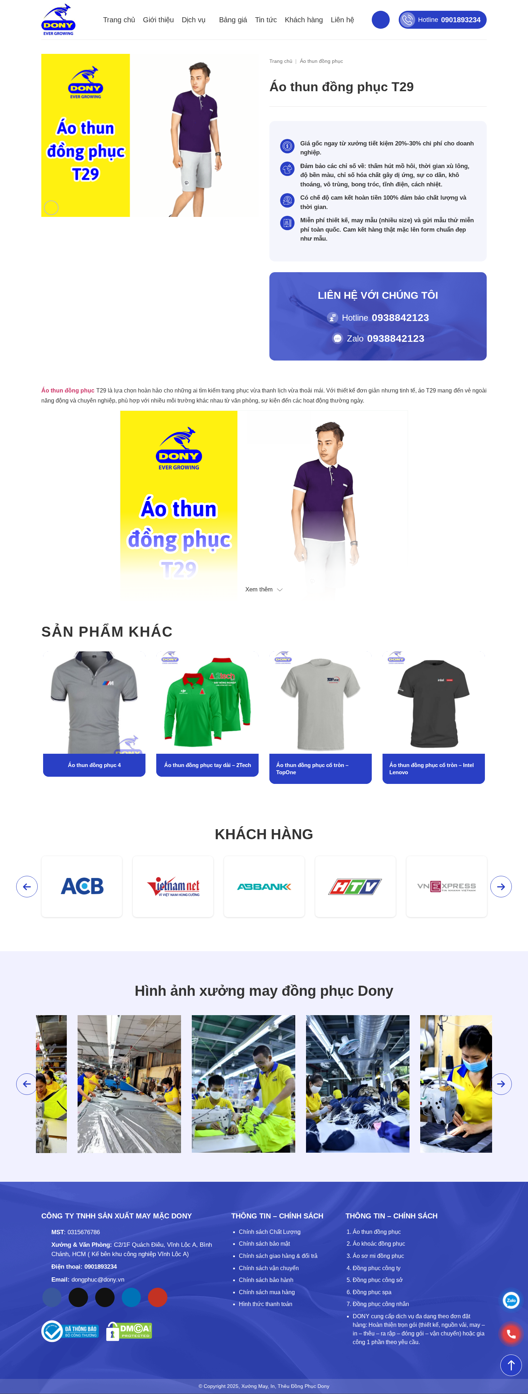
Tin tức (266, 20)
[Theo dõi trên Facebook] (52, 1297)
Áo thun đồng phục (321, 61)
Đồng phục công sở (378, 1280)
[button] (51, 207)
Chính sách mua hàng (267, 1292)
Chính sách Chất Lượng (270, 1232)
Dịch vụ (193, 20)
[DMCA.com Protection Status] (129, 1331)
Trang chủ (119, 20)
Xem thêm (259, 589)
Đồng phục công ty (376, 1268)
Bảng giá (233, 20)
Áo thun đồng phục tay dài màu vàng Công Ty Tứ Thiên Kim (428, 768)
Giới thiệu (158, 20)
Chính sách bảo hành (266, 1280)
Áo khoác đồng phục (379, 1244)
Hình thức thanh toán (265, 1304)
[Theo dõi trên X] (105, 1297)
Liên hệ (342, 20)
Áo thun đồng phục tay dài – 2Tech (94, 765)
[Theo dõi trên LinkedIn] (131, 1297)
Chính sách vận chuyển (269, 1268)
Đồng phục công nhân (381, 1304)
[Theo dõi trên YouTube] (157, 1297)
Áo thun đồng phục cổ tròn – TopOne (199, 768)
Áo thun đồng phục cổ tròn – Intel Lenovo (318, 768)
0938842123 (400, 317)
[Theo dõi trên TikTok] (78, 1297)
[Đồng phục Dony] (58, 20)
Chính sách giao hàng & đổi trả (278, 1256)
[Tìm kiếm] (381, 20)
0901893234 (100, 1266)
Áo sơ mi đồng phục (378, 1256)
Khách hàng (304, 20)
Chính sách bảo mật (264, 1244)
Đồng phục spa (372, 1292)
